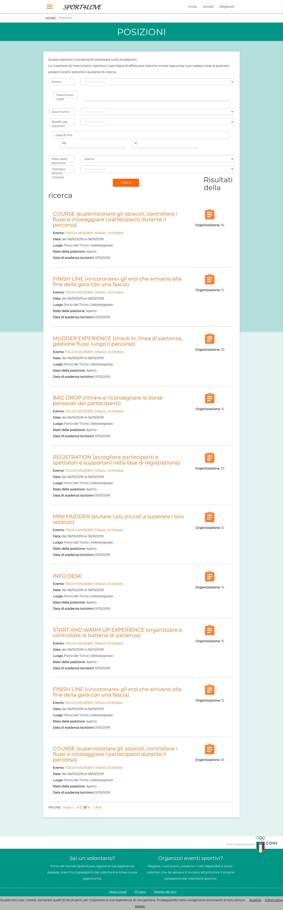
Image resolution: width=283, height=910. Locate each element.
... (75, 807)
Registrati (227, 6)
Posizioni (66, 18)
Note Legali (118, 892)
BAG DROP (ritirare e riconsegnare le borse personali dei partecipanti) (108, 400)
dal (63, 143)
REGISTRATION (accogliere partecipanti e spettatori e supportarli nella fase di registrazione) (116, 460)
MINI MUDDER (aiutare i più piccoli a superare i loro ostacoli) (118, 519)
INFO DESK (67, 576)
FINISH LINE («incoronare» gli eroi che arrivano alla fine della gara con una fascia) (117, 281)
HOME (51, 18)
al (135, 143)
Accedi (208, 6)
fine (99, 807)
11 (78, 807)
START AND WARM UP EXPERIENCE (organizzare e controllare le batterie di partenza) (117, 632)
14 (88, 807)
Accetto (255, 900)
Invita (192, 6)
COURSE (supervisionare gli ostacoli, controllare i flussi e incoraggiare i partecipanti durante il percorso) (115, 219)
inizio (67, 807)
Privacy (140, 892)
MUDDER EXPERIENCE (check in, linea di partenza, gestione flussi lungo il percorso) (118, 341)
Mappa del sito (165, 892)
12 (81, 807)
